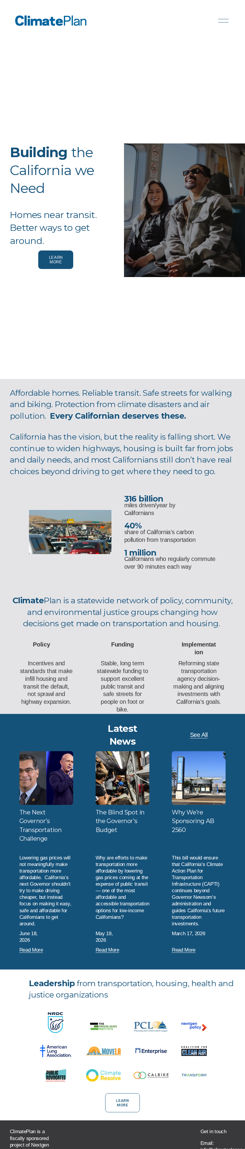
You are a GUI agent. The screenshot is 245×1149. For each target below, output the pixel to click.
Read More (31, 950)
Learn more (56, 259)
